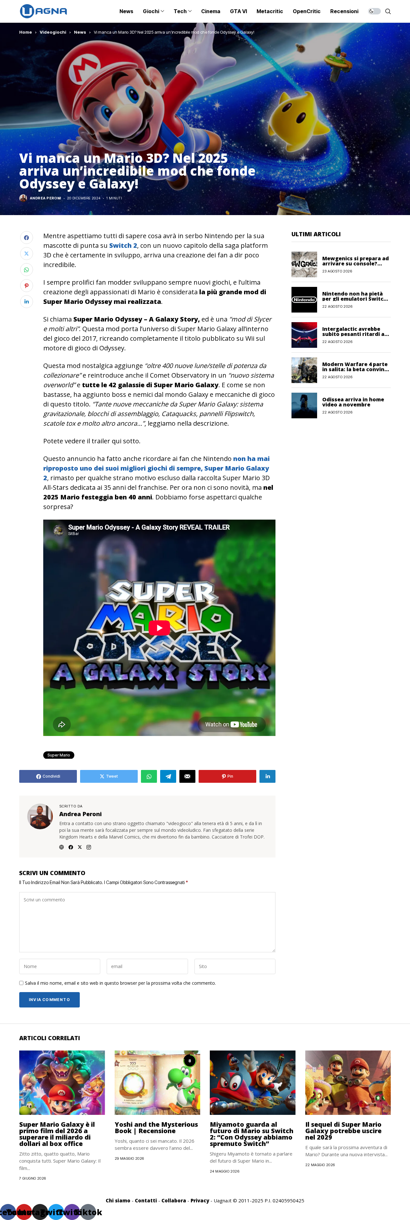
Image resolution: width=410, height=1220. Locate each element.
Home (25, 32)
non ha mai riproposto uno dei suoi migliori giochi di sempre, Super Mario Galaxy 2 (156, 468)
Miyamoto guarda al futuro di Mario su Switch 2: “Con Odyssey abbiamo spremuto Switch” (251, 1134)
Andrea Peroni (45, 198)
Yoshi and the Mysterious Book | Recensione (156, 1127)
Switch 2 (123, 245)
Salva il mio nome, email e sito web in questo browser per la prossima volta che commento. (120, 983)
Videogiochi (53, 32)
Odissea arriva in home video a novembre (353, 402)
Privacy (200, 1200)
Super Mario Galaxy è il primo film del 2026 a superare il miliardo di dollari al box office (57, 1134)
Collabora (173, 1200)
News (80, 32)
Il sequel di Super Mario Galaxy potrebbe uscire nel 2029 (343, 1130)
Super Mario (58, 755)
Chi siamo (118, 1200)
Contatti (146, 1200)
